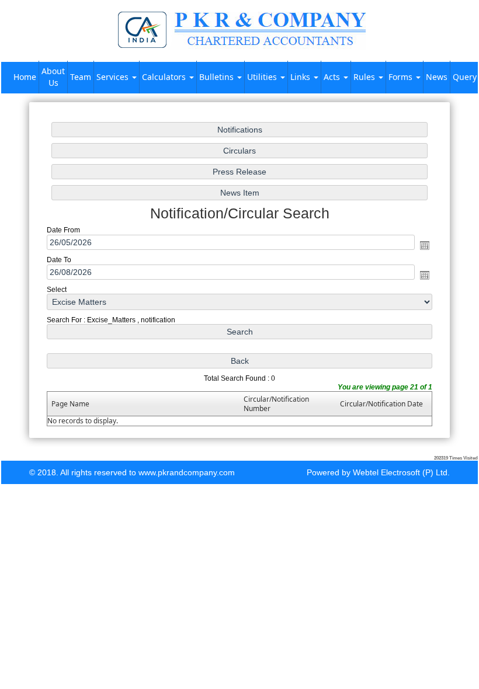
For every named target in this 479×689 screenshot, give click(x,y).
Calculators (165, 76)
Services (113, 76)
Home (24, 76)
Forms (401, 76)
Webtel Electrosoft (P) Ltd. (401, 472)
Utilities (263, 76)
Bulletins (217, 76)
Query (465, 76)
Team (80, 76)
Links (301, 76)
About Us (53, 76)
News (436, 76)
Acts (333, 76)
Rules (365, 76)
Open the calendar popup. (424, 245)
